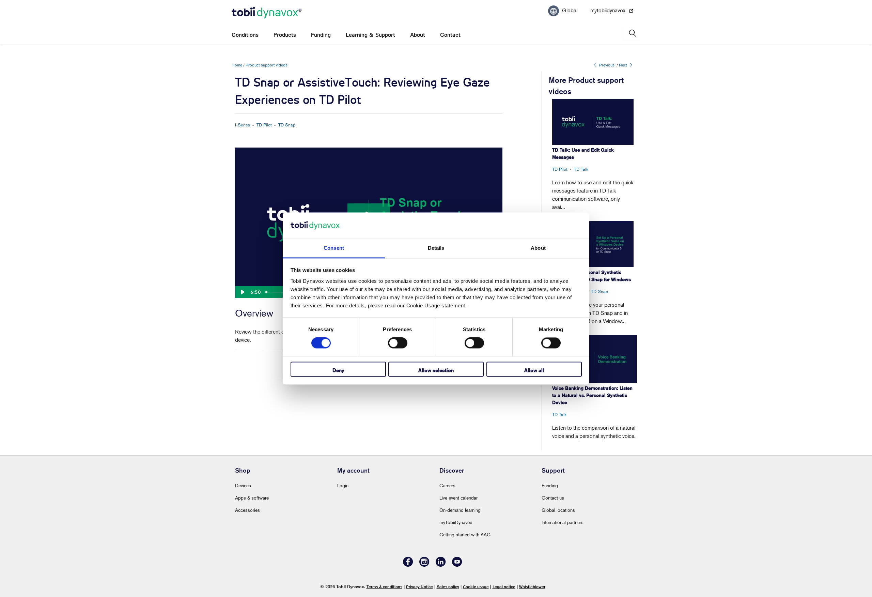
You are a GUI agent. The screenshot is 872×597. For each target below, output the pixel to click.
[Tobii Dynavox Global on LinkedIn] (440, 565)
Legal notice (504, 586)
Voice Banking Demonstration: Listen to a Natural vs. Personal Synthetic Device (592, 395)
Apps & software (252, 498)
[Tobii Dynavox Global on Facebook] (408, 565)
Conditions (245, 35)
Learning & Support (370, 35)
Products (285, 35)
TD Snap (286, 124)
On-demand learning (460, 510)
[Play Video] (242, 292)
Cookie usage (476, 586)
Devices (243, 485)
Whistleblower (532, 586)
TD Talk (581, 169)
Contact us (553, 498)
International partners (562, 522)
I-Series (242, 124)
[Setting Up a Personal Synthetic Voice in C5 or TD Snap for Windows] (593, 244)
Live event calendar (458, 498)
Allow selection (436, 370)
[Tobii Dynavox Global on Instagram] (424, 565)
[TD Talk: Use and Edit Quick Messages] (593, 121)
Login (342, 485)
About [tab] (538, 248)
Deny (338, 370)
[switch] (397, 343)
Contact (450, 35)
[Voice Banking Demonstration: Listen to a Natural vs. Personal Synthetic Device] (594, 359)
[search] (631, 33)
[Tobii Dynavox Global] (266, 13)
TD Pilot (264, 124)
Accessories (247, 510)
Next (623, 64)
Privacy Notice (419, 586)
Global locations (558, 510)
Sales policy (448, 586)
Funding (321, 35)
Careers (447, 485)
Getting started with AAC (464, 534)
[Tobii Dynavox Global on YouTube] (457, 565)
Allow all (534, 370)
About (417, 35)
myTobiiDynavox (455, 522)
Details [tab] (436, 248)
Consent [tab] (334, 248)
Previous (606, 64)
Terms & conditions (384, 586)
